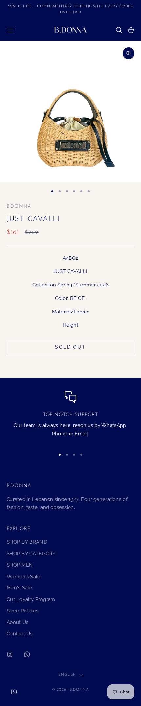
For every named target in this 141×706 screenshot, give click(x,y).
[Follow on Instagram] (10, 654)
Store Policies (22, 611)
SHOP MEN (20, 565)
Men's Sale (19, 588)
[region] (70, 417)
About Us (17, 622)
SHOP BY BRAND (27, 542)
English (67, 675)
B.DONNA (19, 206)
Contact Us (19, 634)
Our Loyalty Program (31, 599)
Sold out (70, 347)
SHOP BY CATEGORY (31, 554)
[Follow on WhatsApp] (27, 654)
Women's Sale (24, 577)
